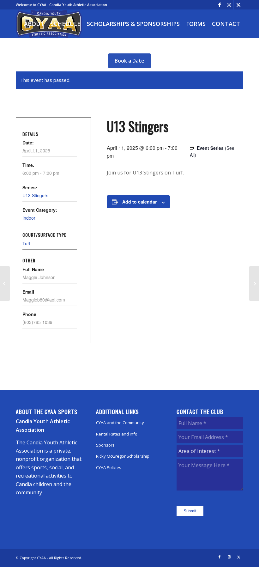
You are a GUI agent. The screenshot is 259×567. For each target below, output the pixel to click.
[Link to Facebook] (219, 4)
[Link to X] (238, 4)
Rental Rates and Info (116, 434)
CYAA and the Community (120, 422)
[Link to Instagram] (228, 4)
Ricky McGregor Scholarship (122, 456)
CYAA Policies (108, 467)
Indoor (28, 218)
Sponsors (105, 445)
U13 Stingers (35, 195)
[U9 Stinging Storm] (5, 283)
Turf (26, 243)
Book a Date (129, 60)
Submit (190, 511)
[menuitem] (34, 24)
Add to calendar (139, 201)
